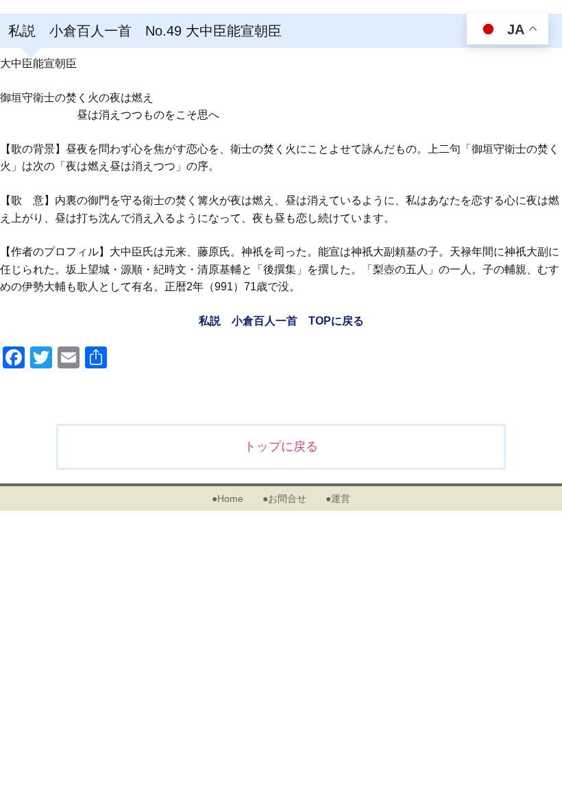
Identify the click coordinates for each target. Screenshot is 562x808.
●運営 (338, 498)
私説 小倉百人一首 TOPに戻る (281, 321)
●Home (227, 498)
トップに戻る (281, 446)
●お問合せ (284, 498)
